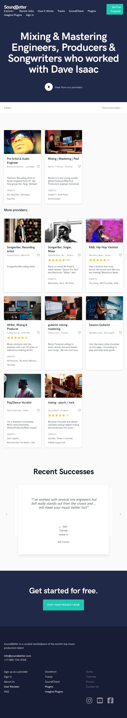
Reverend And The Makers (18, 442)
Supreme (11, 199)
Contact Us (92, 686)
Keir (33, 442)
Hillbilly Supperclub (56, 442)
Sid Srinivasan (54, 199)
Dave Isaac (25, 194)
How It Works (46, 11)
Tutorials (91, 676)
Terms (89, 671)
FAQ (6, 691)
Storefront (50, 671)
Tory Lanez (93, 283)
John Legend (12, 438)
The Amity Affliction (27, 361)
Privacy (90, 681)
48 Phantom (12, 361)
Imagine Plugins (13, 15)
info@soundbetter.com (17, 656)
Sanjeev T (52, 194)
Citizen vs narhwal (64, 438)
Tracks (61, 11)
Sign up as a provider (16, 671)
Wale (116, 283)
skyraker (51, 438)
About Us (9, 681)
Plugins (92, 11)
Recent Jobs (26, 11)
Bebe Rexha (53, 283)
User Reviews (11, 686)
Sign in (30, 15)
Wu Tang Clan (13, 194)
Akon (61, 283)
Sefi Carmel (63, 542)
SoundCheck (76, 11)
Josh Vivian (63, 194)
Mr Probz (69, 283)
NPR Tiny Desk (106, 283)
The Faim (11, 365)
